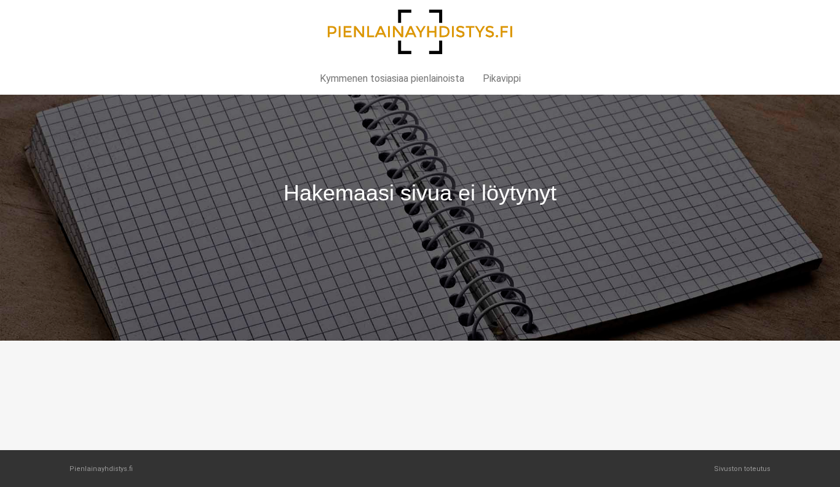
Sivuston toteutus (742, 469)
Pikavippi (502, 78)
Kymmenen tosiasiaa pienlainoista (392, 78)
